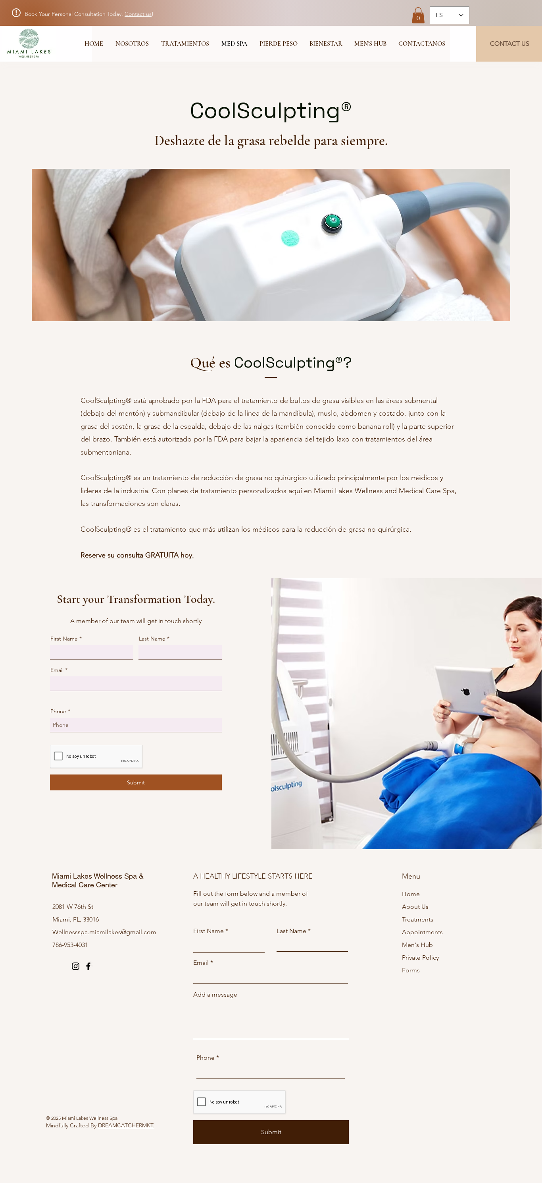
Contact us (138, 13)
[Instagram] (76, 966)
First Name (64, 638)
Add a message (215, 994)
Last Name (152, 638)
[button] (418, 15)
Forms (411, 970)
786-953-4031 (70, 945)
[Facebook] (88, 966)
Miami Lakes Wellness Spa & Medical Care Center (98, 880)
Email (56, 670)
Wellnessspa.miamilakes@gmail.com (104, 932)
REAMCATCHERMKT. (128, 1125)
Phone (58, 711)
